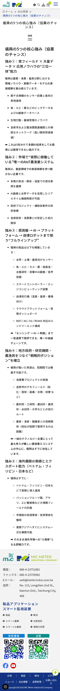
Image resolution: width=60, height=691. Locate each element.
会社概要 (23, 11)
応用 (9, 675)
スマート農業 (12, 621)
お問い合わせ (51, 681)
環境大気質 (39, 626)
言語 (34, 4)
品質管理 (36, 681)
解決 (35, 615)
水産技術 (37, 621)
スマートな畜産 (13, 626)
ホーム (9, 11)
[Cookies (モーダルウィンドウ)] (5, 687)
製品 (8, 615)
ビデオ (51, 675)
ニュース (9, 681)
